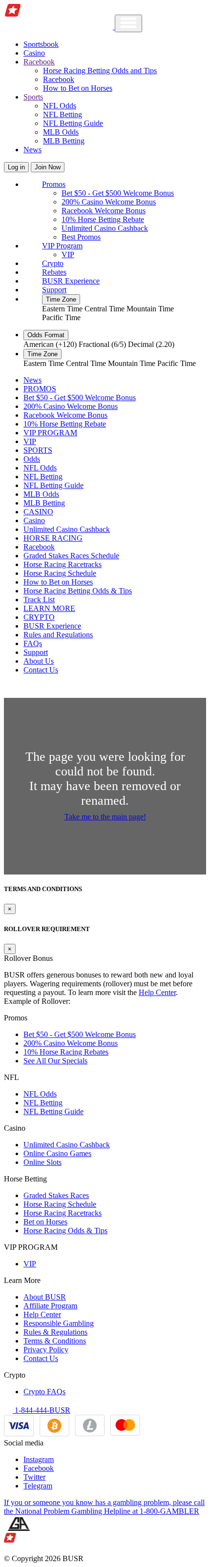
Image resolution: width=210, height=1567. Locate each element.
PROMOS (39, 389)
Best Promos (81, 237)
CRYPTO (39, 617)
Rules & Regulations (55, 1332)
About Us (38, 661)
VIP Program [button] (62, 246)
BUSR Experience (71, 281)
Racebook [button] (39, 62)
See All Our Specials (55, 1061)
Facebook (38, 1468)
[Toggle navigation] (128, 23)
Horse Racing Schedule (59, 573)
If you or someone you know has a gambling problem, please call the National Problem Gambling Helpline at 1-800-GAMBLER (104, 1506)
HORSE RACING (53, 538)
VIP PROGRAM (50, 432)
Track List (39, 599)
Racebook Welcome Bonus (104, 210)
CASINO (38, 512)
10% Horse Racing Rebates (65, 1052)
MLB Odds (61, 132)
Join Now (48, 167)
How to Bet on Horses (77, 88)
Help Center (157, 992)
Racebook (58, 79)
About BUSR (44, 1297)
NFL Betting (62, 114)
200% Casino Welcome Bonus (109, 202)
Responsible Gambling (58, 1323)
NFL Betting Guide (73, 123)
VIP (68, 254)
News (32, 149)
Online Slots (42, 1162)
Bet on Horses (45, 1222)
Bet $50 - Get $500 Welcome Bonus (118, 193)
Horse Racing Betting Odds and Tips (100, 70)
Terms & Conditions (54, 1341)
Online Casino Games (57, 1153)
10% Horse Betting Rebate (103, 219)
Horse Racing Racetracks (62, 564)
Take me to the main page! (105, 817)
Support (54, 289)
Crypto (52, 263)
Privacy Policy (45, 1349)
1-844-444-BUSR (41, 1410)
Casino (34, 53)
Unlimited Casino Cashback (105, 228)
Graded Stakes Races (56, 1195)
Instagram (38, 1459)
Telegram (37, 1486)
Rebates (54, 272)
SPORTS (37, 450)
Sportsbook (41, 44)
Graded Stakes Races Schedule (71, 555)
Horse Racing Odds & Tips (65, 1230)
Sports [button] (33, 97)
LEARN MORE (49, 608)
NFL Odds (59, 106)
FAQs (32, 643)
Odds (31, 459)
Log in (16, 167)
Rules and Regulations (58, 635)
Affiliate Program (50, 1306)
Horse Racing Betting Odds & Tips (77, 591)
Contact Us (40, 670)
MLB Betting (63, 141)
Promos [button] (53, 184)
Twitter (34, 1477)
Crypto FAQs (44, 1391)
